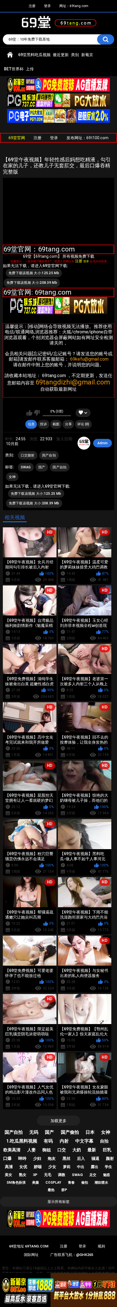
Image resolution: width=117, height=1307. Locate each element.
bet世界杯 (14, 69)
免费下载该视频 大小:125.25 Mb (34, 273)
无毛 (47, 1175)
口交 (61, 1149)
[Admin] (84, 443)
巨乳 (107, 1149)
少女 (52, 1166)
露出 (94, 1167)
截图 (56, 424)
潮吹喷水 (101, 1183)
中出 (80, 1167)
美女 (8, 1175)
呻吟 (22, 1158)
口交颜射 (28, 455)
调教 (61, 1175)
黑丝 (66, 1158)
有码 (48, 1141)
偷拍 (84, 1183)
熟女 (22, 1175)
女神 (12, 477)
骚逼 (95, 1158)
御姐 (46, 1149)
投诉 (43, 424)
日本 (90, 1132)
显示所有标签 (58, 1202)
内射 (64, 1141)
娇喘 (38, 1166)
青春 (71, 1183)
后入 (81, 1158)
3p (35, 1175)
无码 (33, 1132)
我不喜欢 (37, 413)
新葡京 (87, 54)
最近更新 (61, 54)
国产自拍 (49, 455)
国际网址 (31, 1255)
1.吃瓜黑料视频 (21, 1141)
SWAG (26, 467)
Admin (102, 443)
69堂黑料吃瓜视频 (34, 54)
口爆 (7, 1158)
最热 (51, 1190)
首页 (10, 55)
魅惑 (106, 1175)
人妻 (31, 1149)
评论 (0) (83, 424)
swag (77, 1175)
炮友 (52, 1158)
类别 (75, 54)
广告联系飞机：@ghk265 (71, 1255)
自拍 (104, 1141)
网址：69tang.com (73, 6)
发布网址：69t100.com (87, 138)
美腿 (35, 1183)
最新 (91, 1149)
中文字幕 (84, 1141)
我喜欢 (29, 413)
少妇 (37, 1158)
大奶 (76, 1149)
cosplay (53, 1183)
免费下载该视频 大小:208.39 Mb (32, 283)
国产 (41, 467)
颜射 (110, 1158)
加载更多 (58, 1120)
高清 (9, 1166)
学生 (108, 1167)
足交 (92, 1175)
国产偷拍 (70, 1132)
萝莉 (66, 1167)
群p (64, 1190)
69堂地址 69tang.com (28, 1246)
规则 (101, 1246)
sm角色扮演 (16, 1183)
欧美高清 (11, 1149)
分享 (68, 424)
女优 (23, 1166)
